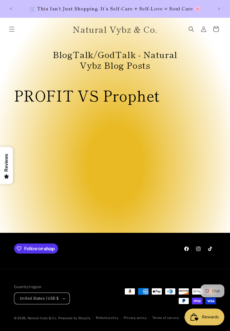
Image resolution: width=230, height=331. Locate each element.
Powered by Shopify (74, 318)
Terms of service (165, 318)
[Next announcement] (219, 9)
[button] (12, 29)
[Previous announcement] (11, 9)
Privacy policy (135, 318)
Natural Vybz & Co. (42, 318)
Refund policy (107, 318)
